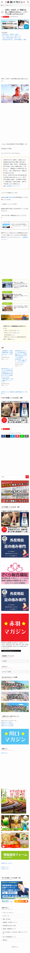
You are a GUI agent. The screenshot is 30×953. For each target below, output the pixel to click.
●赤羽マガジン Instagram (7, 724)
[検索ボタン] (28, 2)
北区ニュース (6, 16)
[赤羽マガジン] (15, 2)
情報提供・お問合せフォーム (10, 922)
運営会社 (5, 940)
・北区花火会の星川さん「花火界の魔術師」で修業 (13, 39)
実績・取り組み (6, 919)
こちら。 (18, 330)
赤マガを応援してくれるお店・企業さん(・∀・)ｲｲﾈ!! (15, 932)
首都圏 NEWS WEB (10, 197)
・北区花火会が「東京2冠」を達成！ (10, 34)
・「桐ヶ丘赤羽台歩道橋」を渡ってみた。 (11, 37)
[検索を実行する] (27, 476)
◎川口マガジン (5, 867)
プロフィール (6, 916)
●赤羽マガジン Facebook (7, 725)
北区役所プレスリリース (13, 186)
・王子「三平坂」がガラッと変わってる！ (11, 36)
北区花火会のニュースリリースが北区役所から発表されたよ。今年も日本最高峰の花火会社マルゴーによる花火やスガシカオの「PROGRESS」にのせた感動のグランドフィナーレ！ (7, 375)
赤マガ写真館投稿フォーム (9, 936)
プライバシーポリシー (8, 912)
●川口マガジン (4, 753)
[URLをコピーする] (26, 436)
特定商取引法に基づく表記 (9, 925)
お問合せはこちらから (6, 863)
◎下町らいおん (5, 869)
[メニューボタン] (2, 2)
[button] (3, 436)
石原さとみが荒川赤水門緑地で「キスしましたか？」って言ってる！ (19, 226)
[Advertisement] (15, 58)
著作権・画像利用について (9, 928)
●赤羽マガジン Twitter (6, 722)
